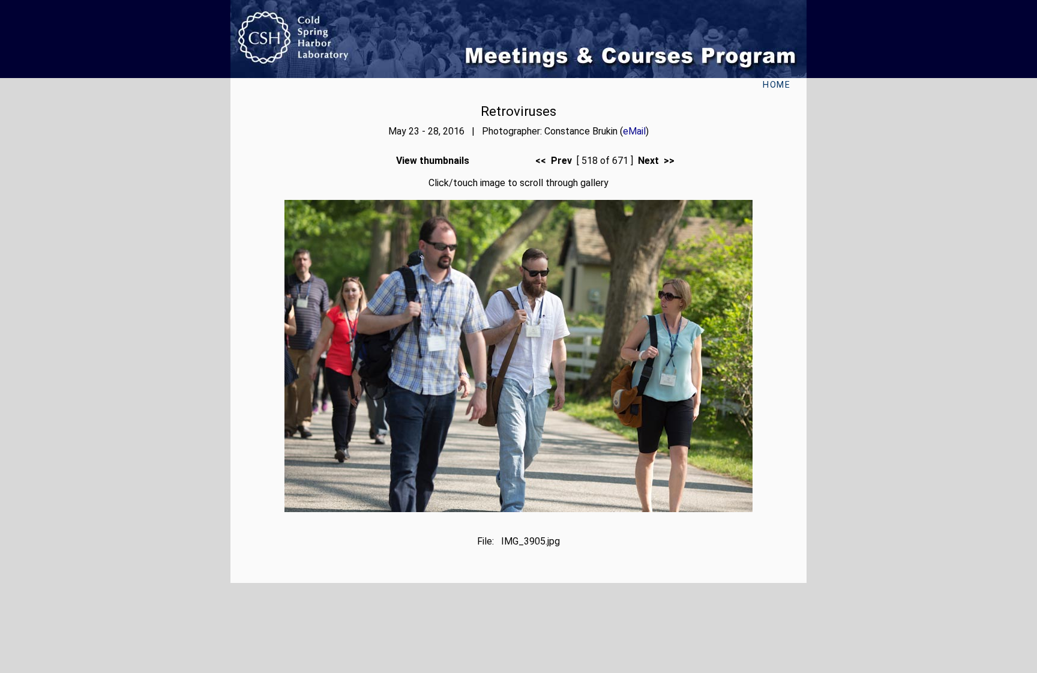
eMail (634, 131)
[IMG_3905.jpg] (518, 509)
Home (776, 85)
